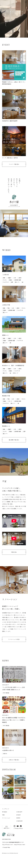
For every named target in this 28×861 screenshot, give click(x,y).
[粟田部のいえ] (14, 415)
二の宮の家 (5, 274)
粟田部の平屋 (6, 396)
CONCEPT (19, 812)
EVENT (18, 815)
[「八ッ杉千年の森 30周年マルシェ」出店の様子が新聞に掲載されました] (14, 674)
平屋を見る (14, 552)
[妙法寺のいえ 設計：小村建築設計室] (14, 354)
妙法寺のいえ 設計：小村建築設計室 (13, 365)
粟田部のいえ (6, 426)
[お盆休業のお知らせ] (14, 737)
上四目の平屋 (6, 305)
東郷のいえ (5, 335)
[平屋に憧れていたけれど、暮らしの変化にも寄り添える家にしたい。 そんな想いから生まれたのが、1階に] (20, 793)
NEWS (18, 818)
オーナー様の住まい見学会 (10, 158)
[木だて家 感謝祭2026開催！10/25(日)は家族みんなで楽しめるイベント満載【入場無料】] (14, 705)
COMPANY (19, 821)
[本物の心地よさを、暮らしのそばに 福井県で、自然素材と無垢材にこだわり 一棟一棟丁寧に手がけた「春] (20, 781)
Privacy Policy (19, 828)
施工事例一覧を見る (14, 440)
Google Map (6, 847)
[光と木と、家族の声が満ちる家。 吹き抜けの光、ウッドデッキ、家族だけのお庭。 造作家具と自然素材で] (8, 781)
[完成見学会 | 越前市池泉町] (14, 104)
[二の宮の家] (14, 264)
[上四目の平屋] (14, 294)
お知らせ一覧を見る (14, 760)
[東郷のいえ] (14, 324)
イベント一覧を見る (14, 164)
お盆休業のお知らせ (8, 750)
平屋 (3, 815)
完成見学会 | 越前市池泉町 (9, 121)
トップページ (5, 809)
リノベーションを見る (14, 639)
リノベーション (6, 818)
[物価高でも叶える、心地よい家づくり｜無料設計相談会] (14, 65)
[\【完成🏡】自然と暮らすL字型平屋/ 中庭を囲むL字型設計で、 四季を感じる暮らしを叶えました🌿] (8, 793)
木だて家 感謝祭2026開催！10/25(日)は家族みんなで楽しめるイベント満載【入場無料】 (13, 720)
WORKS (4, 812)
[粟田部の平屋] (14, 385)
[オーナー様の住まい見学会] (14, 141)
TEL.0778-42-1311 (7, 844)
